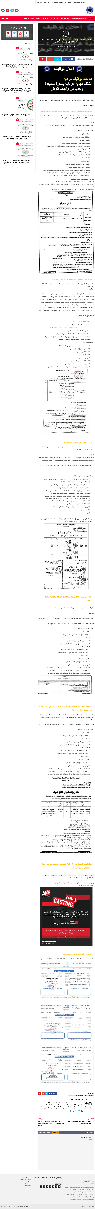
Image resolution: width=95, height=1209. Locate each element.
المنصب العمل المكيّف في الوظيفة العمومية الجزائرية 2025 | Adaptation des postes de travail (16, 91)
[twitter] (12, 10)
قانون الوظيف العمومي (78, 18)
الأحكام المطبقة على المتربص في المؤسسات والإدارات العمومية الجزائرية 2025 (17, 66)
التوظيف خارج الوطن (48, 18)
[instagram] (17, 10)
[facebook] (3, 10)
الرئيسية (90, 18)
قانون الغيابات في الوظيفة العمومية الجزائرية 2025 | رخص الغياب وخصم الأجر (16, 138)
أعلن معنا (47, 2)
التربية (32, 18)
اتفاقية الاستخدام (57, 2)
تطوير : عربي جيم (6, 1206)
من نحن (39, 2)
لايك (26, 36)
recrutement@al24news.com (85, 885)
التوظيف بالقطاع (64, 18)
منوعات (70, 1095)
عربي (14, 1206)
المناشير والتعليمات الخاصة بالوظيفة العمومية (16, 115)
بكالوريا (38, 18)
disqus (49, 1132)
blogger (55, 1132)
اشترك (8, 36)
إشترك (20, 36)
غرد (14, 36)
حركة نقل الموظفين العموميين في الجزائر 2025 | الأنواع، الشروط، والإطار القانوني (16, 162)
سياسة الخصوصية (79, 2)
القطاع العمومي (78, 1095)
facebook (42, 1132)
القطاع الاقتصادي (88, 1095)
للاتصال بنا (68, 2)
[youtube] (7, 10)
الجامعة (26, 18)
